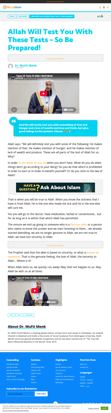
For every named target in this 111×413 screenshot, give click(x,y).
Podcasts (59, 373)
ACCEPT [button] (104, 408)
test (11, 315)
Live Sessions (61, 370)
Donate (58, 364)
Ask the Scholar (12, 367)
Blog (32, 379)
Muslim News (36, 373)
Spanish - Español (86, 383)
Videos (33, 376)
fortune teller (78, 224)
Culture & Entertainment (65, 379)
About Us (83, 364)
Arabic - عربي (85, 386)
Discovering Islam (37, 367)
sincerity (29, 315)
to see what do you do (32, 163)
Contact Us (84, 367)
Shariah (33, 364)
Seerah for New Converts (65, 376)
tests (19, 315)
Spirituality (22, 16)
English (82, 377)
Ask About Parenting (14, 373)
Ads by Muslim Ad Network (55, 2)
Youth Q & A (11, 376)
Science (34, 382)
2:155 (66, 131)
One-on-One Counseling (15, 379)
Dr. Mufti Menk (26, 65)
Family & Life (35, 370)
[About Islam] (12, 7)
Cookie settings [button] (93, 408)
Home (12, 16)
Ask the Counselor (13, 370)
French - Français (86, 380)
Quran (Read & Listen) (64, 367)
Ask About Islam (12, 364)
